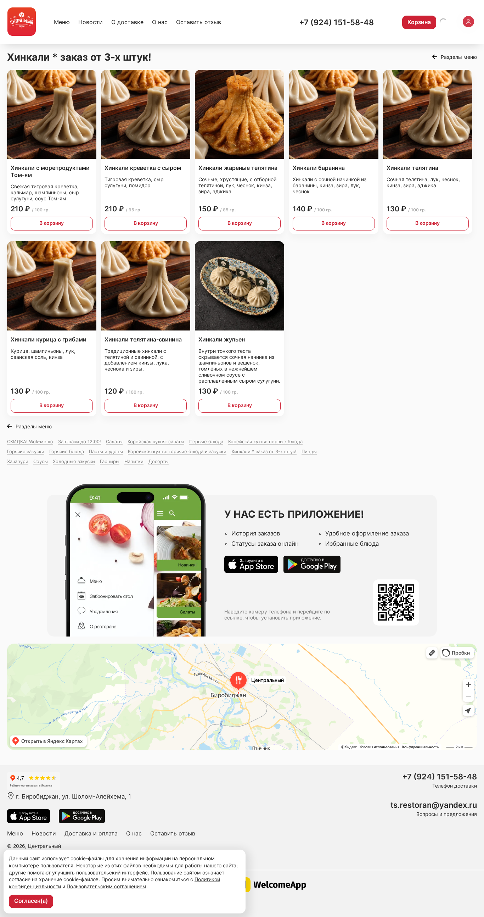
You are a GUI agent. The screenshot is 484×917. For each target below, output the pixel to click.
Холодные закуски (74, 461)
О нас (160, 22)
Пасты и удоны (106, 451)
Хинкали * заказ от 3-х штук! (264, 451)
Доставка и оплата (91, 833)
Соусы (40, 461)
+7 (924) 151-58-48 (336, 22)
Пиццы (309, 451)
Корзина (419, 22)
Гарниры (109, 461)
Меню (62, 22)
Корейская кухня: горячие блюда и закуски (177, 451)
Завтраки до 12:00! (79, 441)
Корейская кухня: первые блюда (265, 441)
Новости (90, 22)
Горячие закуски (25, 451)
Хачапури (17, 461)
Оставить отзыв (198, 22)
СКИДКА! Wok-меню (30, 441)
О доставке (127, 22)
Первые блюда (206, 441)
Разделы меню (459, 57)
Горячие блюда (66, 451)
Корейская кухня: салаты (156, 441)
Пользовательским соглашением (106, 886)
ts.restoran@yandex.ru (433, 805)
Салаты (114, 441)
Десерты (158, 461)
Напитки (133, 461)
